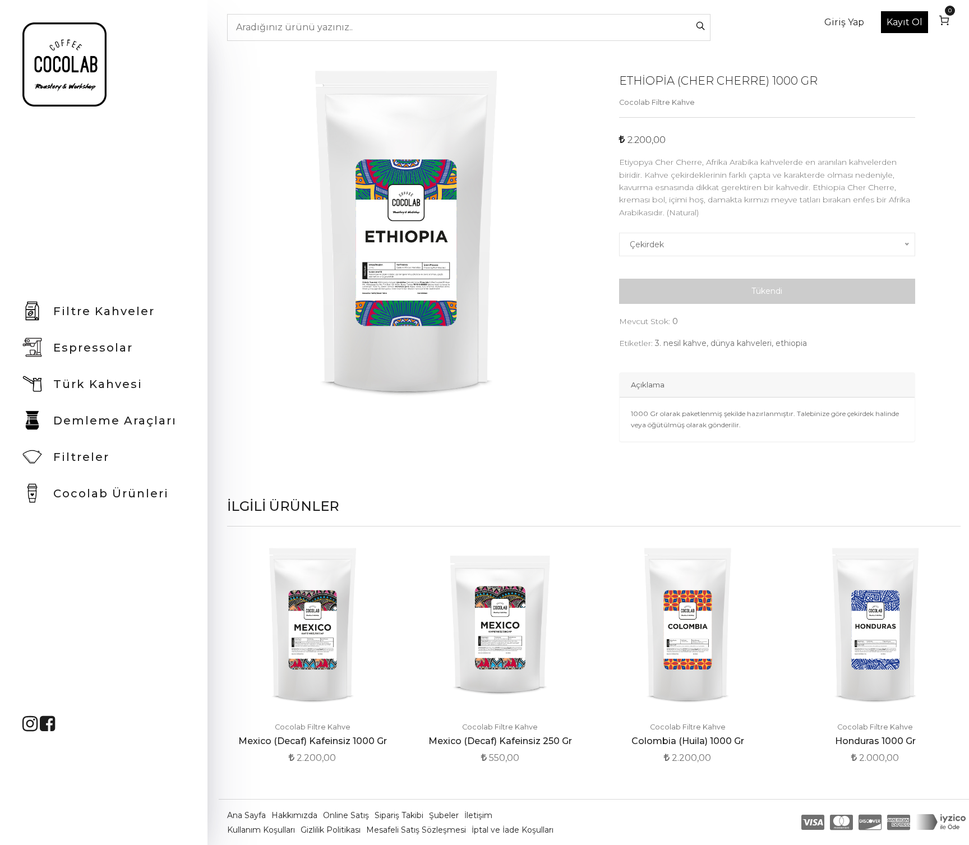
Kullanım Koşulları (262, 830)
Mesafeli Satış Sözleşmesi (417, 830)
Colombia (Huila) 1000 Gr (687, 741)
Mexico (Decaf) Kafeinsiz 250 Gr (500, 741)
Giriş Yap (844, 22)
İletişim (478, 815)
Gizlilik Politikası (332, 830)
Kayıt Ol (904, 22)
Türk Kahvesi (97, 384)
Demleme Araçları (115, 420)
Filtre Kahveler (104, 311)
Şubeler (445, 815)
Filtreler (81, 457)
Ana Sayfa (247, 815)
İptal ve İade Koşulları (512, 830)
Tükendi (766, 291)
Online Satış (347, 815)
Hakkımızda (295, 815)
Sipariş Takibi (400, 815)
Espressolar (93, 347)
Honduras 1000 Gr (875, 741)
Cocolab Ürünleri (111, 493)
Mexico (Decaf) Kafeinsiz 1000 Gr (312, 741)
